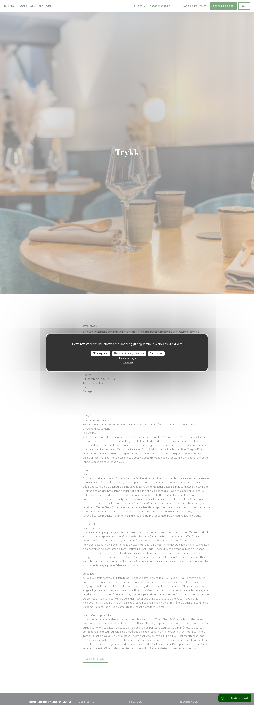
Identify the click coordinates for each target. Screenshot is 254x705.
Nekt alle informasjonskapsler (129, 353)
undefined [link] (128, 362)
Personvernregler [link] (128, 358)
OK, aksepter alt (100, 353)
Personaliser (156, 353)
